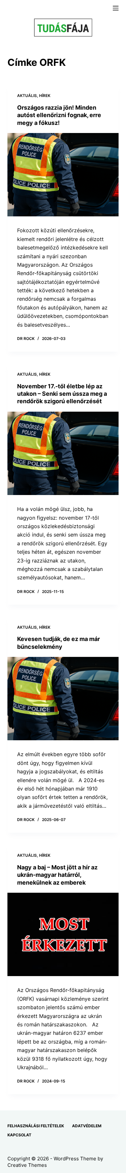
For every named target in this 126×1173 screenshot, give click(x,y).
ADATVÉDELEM (86, 1125)
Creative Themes (27, 1165)
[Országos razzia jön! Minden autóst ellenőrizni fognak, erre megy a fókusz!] (62, 174)
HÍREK (44, 95)
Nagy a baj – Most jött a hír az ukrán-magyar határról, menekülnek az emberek (57, 875)
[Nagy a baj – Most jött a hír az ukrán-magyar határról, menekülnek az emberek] (62, 934)
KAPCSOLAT (19, 1134)
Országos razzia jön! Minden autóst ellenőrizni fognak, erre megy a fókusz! (59, 115)
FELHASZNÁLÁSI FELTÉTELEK (35, 1125)
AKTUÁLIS (27, 95)
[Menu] (116, 8)
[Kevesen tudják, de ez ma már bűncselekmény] (62, 698)
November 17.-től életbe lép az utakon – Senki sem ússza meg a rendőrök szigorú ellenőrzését (62, 394)
